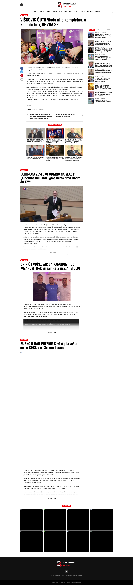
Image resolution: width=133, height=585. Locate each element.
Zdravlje (76, 11)
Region (60, 11)
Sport (65, 11)
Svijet (70, 11)
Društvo (54, 11)
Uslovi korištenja (55, 576)
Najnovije (35, 11)
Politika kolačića (77, 576)
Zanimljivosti (90, 11)
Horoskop (97, 11)
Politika (83, 11)
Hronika (48, 11)
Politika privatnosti (67, 576)
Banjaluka (41, 11)
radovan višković (40, 109)
